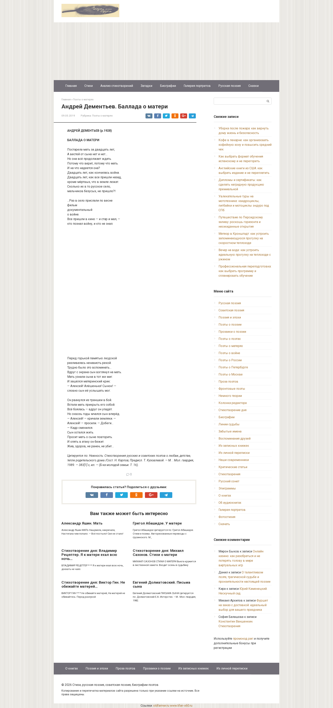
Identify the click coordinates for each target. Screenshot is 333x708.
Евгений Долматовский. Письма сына (161, 584)
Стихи (88, 86)
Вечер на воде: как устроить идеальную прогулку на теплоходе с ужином (245, 254)
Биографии (168, 86)
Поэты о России (230, 360)
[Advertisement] (166, 51)
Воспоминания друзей (235, 438)
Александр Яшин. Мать (82, 523)
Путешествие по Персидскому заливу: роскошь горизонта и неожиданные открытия (241, 221)
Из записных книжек (234, 445)
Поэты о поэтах (230, 339)
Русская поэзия (229, 86)
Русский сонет (229, 481)
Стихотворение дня (232, 410)
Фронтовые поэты (232, 388)
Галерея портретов (197, 86)
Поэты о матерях (102, 115)
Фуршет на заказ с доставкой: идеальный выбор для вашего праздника (243, 605)
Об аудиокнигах (230, 502)
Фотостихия (227, 517)
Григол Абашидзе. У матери (157, 523)
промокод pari (243, 638)
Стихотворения (229, 474)
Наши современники (234, 460)
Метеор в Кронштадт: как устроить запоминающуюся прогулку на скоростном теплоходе (244, 238)
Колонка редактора (233, 403)
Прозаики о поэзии (232, 331)
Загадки (146, 86)
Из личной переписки (234, 453)
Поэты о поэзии (230, 324)
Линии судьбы (229, 424)
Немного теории (230, 396)
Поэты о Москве (231, 374)
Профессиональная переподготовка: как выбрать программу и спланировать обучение (245, 271)
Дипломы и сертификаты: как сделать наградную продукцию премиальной (241, 184)
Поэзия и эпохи (230, 317)
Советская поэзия (231, 310)
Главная (71, 86)
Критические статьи (233, 467)
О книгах (225, 495)
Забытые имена (230, 431)
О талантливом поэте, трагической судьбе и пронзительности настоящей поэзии (244, 577)
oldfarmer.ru (161, 705)
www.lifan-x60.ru (181, 705)
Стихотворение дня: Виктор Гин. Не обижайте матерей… (93, 584)
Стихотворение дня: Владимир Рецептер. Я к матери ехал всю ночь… (89, 554)
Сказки (253, 86)
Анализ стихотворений (116, 86)
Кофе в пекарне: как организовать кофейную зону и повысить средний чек (245, 144)
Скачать (224, 524)
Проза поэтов (228, 381)
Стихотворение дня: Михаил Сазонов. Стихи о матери (158, 552)
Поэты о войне (229, 353)
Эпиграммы (227, 488)
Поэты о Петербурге (233, 367)
